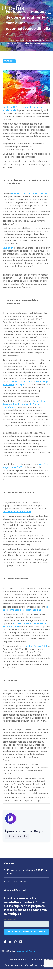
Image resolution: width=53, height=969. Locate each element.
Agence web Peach (26, 951)
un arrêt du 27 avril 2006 (34, 646)
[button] (50, 6)
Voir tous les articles (16, 836)
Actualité (20, 40)
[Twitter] (10, 941)
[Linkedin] (20, 941)
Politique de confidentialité (39, 959)
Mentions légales (44, 965)
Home (11, 40)
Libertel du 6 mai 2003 (21, 381)
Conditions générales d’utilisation (20, 965)
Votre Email (10, 919)
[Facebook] (5, 941)
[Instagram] (15, 941)
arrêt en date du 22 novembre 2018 (29, 193)
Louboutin (8, 247)
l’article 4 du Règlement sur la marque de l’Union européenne (24, 404)
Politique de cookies (17, 959)
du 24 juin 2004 (26, 383)
